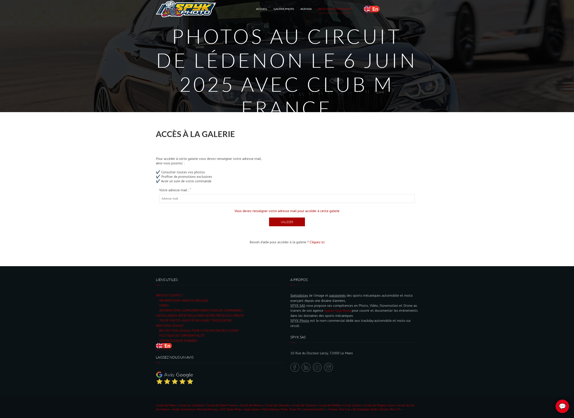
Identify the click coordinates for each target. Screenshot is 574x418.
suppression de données (178, 341)
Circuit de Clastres (304, 405)
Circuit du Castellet (191, 405)
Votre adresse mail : (175, 190)
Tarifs (164, 305)
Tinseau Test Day (338, 409)
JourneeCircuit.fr (314, 409)
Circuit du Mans (166, 405)
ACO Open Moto (231, 409)
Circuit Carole (352, 405)
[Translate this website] (372, 9)
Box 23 (395, 409)
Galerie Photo (284, 9)
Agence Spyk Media (337, 311)
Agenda (306, 9)
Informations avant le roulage (183, 300)
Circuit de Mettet (329, 405)
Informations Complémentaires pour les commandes (200, 310)
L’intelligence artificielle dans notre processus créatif (200, 316)
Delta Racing (270, 409)
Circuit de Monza (251, 405)
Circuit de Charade (277, 405)
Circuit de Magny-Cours (379, 405)
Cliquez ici (317, 242)
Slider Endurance (183, 409)
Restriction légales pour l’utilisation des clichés (199, 331)
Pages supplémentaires (334, 9)
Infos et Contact (169, 295)
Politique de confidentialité (182, 335)
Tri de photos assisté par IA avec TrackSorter (195, 320)
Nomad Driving (207, 409)
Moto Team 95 (291, 409)
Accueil (261, 9)
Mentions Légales (170, 326)
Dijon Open (251, 409)
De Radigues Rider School (370, 409)
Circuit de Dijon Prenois (221, 405)
